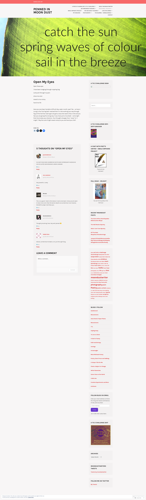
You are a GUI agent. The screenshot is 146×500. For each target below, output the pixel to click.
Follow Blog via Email (100, 395)
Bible (103, 254)
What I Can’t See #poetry (98, 228)
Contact (110, 15)
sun (94, 292)
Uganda (108, 292)
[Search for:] (101, 105)
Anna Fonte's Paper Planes (98, 318)
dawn (103, 261)
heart (104, 268)
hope (108, 268)
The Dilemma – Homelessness (103, 12)
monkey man (101, 272)
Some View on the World (98, 374)
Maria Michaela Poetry (97, 354)
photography (96, 285)
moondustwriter (99, 277)
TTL (92, 326)
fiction (92, 265)
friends (106, 265)
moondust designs (96, 274)
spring (107, 290)
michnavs (93, 386)
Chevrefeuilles (94, 259)
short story (97, 290)
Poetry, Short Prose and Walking (100, 358)
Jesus (98, 270)
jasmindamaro (47, 155)
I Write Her (94, 378)
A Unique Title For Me (97, 362)
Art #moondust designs (88, 8)
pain (106, 282)
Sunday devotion (99, 292)
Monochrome (94, 314)
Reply (37, 169)
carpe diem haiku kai (104, 256)
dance (97, 261)
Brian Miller (107, 254)
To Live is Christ (95, 334)
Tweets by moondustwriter (98, 472)
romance (108, 288)
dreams (102, 263)
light (102, 270)
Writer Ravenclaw (96, 370)
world (106, 296)
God (94, 268)
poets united (101, 288)
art (95, 252)
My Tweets (94, 484)
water (97, 294)
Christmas (93, 261)
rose (92, 290)
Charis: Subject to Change (98, 366)
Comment (72, 270)
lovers (92, 272)
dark (100, 261)
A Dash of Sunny (95, 338)
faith (105, 263)
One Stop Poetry (100, 282)
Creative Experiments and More (100, 382)
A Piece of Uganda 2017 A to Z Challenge (83, 6)
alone (92, 252)
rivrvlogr (93, 346)
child (99, 259)
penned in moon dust (42, 10)
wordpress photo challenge (96, 296)
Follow (94, 409)
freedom (103, 265)
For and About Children (91, 10)
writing (92, 298)
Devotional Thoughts (105, 8)
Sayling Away (94, 330)
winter (100, 294)
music (92, 280)
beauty (100, 254)
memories (96, 272)
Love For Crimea (106, 10)
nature (101, 280)
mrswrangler (94, 350)
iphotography (93, 270)
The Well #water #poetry (98, 224)
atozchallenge (94, 254)
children (104, 259)
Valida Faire (46, 234)
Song (101, 290)
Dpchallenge (94, 263)
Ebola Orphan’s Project (75, 10)
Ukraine (92, 294)
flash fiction (97, 265)
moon (106, 272)
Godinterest (94, 310)
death (106, 261)
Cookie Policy (31, 497)
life (100, 270)
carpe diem (95, 257)
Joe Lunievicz (46, 175)
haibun (96, 268)
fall (107, 263)
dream (99, 263)
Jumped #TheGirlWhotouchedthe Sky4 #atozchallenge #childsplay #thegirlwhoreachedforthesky (100, 240)
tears (104, 292)
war (95, 294)
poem (104, 285)
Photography (86, 12)
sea (94, 290)
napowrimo (96, 280)
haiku (101, 268)
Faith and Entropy (96, 342)
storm (92, 292)
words (103, 296)
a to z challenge (101, 252)
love (107, 270)
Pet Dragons (76, 12)
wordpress (105, 294)
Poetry (94, 288)
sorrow (103, 290)
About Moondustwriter (106, 6)
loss (105, 270)
